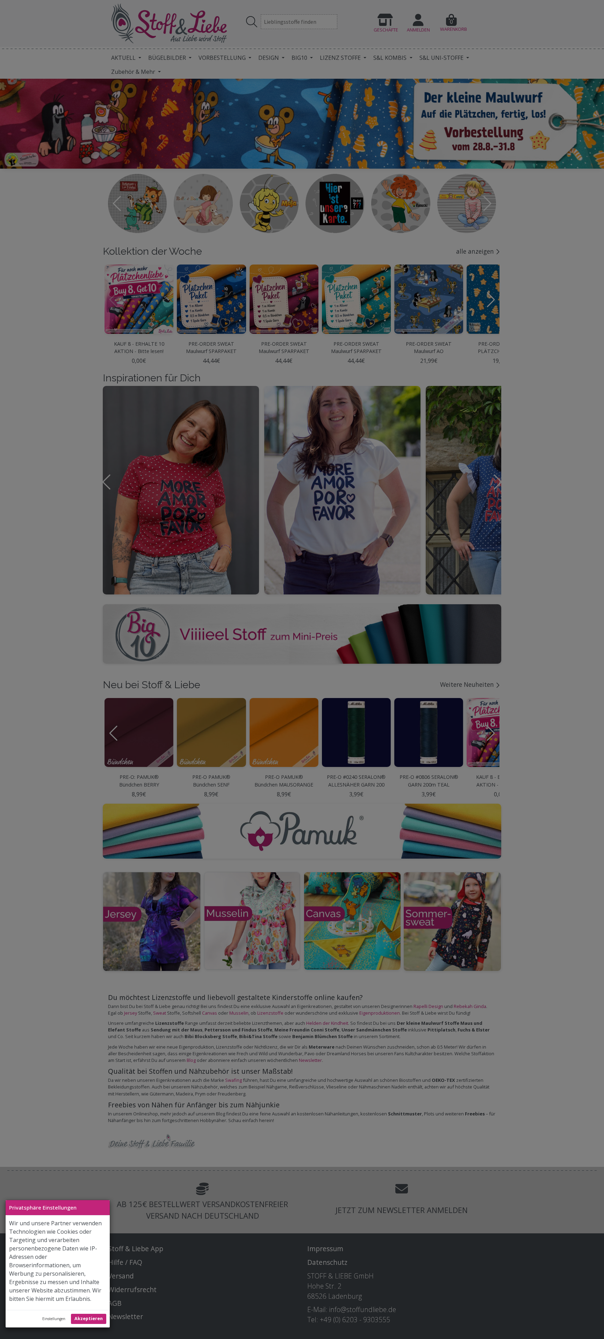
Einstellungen (53, 1318)
